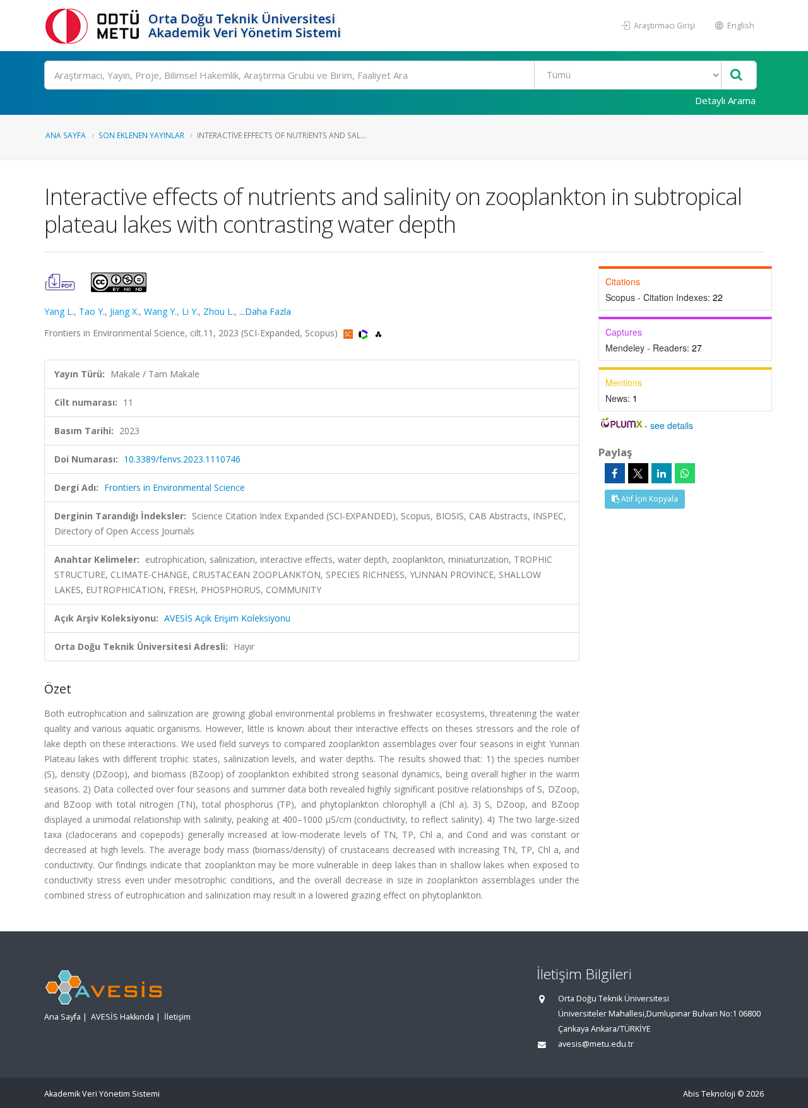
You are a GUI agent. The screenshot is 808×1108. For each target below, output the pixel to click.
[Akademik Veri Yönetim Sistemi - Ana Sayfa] (94, 25)
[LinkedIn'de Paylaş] (661, 473)
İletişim (177, 1016)
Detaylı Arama (725, 100)
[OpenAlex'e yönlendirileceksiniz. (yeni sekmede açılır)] (378, 333)
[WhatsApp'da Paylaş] (685, 473)
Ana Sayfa (65, 135)
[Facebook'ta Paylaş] (615, 473)
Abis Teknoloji (709, 1093)
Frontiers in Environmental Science (174, 487)
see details (671, 425)
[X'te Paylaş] (638, 473)
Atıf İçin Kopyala (648, 498)
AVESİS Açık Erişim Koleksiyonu (227, 618)
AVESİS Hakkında (122, 1016)
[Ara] (736, 75)
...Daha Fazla (265, 311)
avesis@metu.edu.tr (596, 1044)
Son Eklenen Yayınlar (141, 135)
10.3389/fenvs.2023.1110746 (182, 459)
